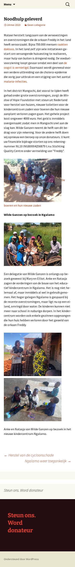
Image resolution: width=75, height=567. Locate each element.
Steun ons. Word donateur (22, 523)
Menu (7, 4)
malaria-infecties (15, 81)
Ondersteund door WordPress (21, 559)
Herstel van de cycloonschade (29, 455)
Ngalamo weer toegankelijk (48, 460)
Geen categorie (36, 25)
